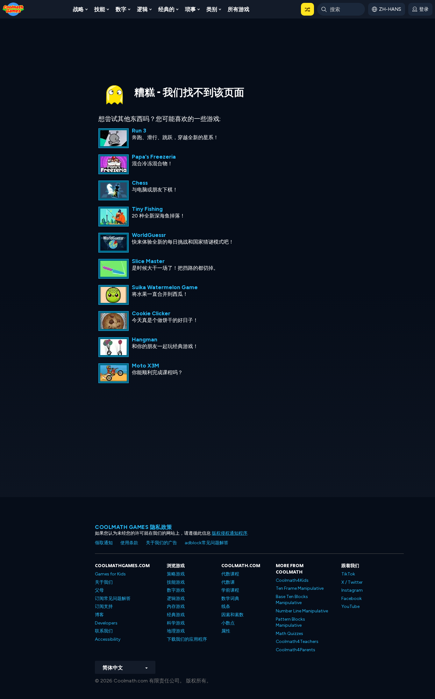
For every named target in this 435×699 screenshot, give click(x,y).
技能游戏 (176, 582)
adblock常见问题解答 (206, 543)
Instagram (352, 590)
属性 (225, 631)
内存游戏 (176, 606)
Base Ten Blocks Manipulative (292, 600)
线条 (225, 606)
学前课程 (230, 590)
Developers (106, 623)
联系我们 (104, 631)
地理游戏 (176, 631)
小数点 (228, 623)
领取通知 (104, 543)
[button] (307, 9)
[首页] (13, 9)
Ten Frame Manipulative (300, 588)
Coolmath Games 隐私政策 (133, 527)
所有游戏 (238, 9)
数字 (121, 9)
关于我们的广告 (161, 543)
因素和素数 (232, 614)
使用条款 (129, 543)
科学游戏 (176, 623)
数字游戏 (176, 590)
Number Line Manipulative (302, 611)
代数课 (228, 582)
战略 (78, 9)
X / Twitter (352, 582)
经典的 (166, 9)
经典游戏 (176, 614)
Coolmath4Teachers (297, 641)
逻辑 (142, 9)
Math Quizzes (289, 633)
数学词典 (230, 598)
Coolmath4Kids (292, 580)
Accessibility (107, 639)
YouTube (350, 606)
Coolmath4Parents (295, 650)
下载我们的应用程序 (187, 639)
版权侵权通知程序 (229, 533)
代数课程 (230, 574)
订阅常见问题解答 (113, 598)
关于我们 (104, 582)
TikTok (348, 574)
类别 (211, 9)
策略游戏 (176, 574)
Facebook (351, 598)
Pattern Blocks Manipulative (290, 622)
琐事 (190, 9)
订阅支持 (104, 606)
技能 (99, 9)
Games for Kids (110, 574)
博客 (99, 614)
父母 (99, 590)
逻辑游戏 (176, 598)
